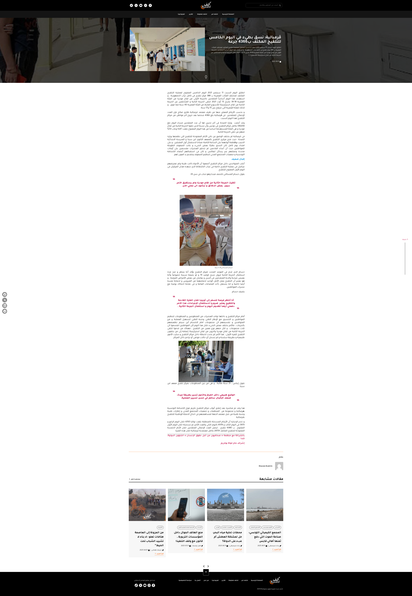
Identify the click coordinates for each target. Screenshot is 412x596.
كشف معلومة (202, 14)
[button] (4, 294)
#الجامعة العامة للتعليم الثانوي (186, 527)
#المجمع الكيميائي (255, 527)
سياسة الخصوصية (185, 580)
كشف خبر (214, 14)
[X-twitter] (136, 5)
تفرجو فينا (181, 14)
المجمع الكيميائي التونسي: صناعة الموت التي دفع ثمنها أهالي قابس (265, 537)
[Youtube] (140, 5)
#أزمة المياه (238, 527)
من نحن (206, 580)
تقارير (191, 14)
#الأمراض (277, 527)
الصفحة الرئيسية (228, 14)
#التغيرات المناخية (227, 527)
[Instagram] (145, 5)
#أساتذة (199, 527)
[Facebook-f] (150, 5)
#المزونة (160, 527)
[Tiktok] (131, 5)
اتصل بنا (198, 580)
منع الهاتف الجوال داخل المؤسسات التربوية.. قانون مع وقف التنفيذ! (188, 537)
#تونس (218, 527)
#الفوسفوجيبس (267, 527)
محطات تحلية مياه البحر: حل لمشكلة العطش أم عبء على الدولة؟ (227, 537)
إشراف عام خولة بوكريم (233, 443)
